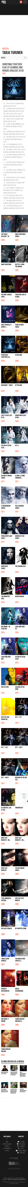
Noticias (7, 1146)
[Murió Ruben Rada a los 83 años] (4, 1068)
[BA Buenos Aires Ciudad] (14, 1163)
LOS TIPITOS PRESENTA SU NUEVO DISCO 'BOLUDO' (23, 1090)
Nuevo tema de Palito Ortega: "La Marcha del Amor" (4, 1090)
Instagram (22, 1144)
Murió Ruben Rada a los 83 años (4, 1073)
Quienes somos (22, 1150)
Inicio (7, 1142)
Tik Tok (22, 1148)
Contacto (22, 1153)
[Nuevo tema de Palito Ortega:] (4, 1085)
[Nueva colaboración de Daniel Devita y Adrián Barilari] (23, 1068)
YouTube (22, 1142)
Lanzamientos (7, 1148)
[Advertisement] (14, 29)
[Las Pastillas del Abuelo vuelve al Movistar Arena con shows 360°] (14, 1085)
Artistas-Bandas (7, 1144)
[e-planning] (14, 1168)
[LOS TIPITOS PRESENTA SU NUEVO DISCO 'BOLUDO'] (23, 1085)
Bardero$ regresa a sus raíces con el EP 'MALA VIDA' (13, 1073)
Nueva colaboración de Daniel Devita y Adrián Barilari (23, 1074)
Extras (7, 1150)
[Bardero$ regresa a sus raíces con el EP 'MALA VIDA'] (14, 1068)
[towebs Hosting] (14, 1158)
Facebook (22, 1146)
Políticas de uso (22, 1179)
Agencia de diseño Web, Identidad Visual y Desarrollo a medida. (15, 1182)
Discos (3, 58)
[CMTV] (4, 2)
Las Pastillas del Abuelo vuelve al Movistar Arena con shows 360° (13, 1091)
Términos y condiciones (13, 1179)
